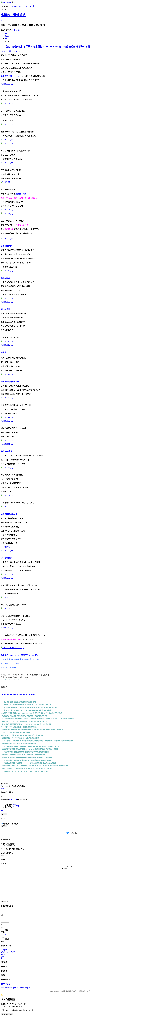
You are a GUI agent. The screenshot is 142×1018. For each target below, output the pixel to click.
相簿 (6, 34)
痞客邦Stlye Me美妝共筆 (9, 952)
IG (1, 958)
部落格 (7, 36)
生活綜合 (17, 30)
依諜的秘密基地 (6, 984)
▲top (2, 810)
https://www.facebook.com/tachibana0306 (14, 680)
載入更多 (4, 814)
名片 (6, 38)
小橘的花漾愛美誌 (13, 15)
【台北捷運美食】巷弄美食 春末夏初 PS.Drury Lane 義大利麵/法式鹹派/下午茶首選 (47, 46)
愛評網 (3, 954)
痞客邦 (11, 799)
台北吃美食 (16, 807)
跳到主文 (4, 20)
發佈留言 (4, 826)
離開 (11, 1014)
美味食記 (16, 805)
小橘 (2, 788)
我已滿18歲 (5, 1014)
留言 (15, 799)
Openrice (3, 956)
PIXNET (56, 991)
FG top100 (4, 950)
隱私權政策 (82, 991)
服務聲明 (89, 991)
